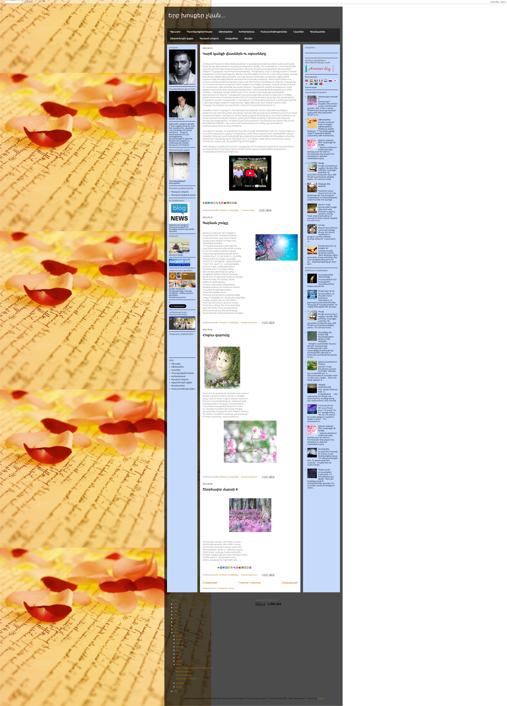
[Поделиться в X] (265, 210)
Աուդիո (248, 38)
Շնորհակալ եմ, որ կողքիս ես (327, 247)
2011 (176, 691)
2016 (176, 618)
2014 (176, 625)
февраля (180, 683)
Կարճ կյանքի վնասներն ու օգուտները (234, 53)
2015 (176, 622)
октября (180, 643)
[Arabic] (316, 84)
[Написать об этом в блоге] (262, 210)
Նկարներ (298, 32)
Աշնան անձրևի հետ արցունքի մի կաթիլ (327, 142)
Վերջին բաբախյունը (324, 386)
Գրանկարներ (317, 32)
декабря (180, 636)
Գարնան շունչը (215, 223)
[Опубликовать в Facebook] (267, 210)
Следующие (210, 582)
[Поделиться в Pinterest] (270, 210)
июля (178, 650)
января (179, 687)
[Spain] (312, 81)
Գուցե (321, 163)
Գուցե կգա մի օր (326, 291)
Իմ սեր (321, 225)
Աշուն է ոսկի (324, 205)
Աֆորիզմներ (226, 32)
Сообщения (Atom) (226, 588)
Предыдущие (290, 582)
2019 (176, 607)
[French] (316, 81)
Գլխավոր (175, 32)
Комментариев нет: (249, 322)
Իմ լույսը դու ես (325, 405)
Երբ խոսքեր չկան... (197, 15)
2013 (176, 629)
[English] (307, 81)
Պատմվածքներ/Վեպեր (199, 32)
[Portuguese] (312, 84)
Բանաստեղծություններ (274, 32)
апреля (179, 661)
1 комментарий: (248, 210)
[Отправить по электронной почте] (260, 210)
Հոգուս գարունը (216, 335)
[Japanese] (336, 81)
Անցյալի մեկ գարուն (324, 185)
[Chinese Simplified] (321, 84)
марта (179, 665)
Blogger (320, 698)
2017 (176, 615)
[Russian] (331, 81)
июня (178, 654)
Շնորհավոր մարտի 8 (220, 489)
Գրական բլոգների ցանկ (183, 195)
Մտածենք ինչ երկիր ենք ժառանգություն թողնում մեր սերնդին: (326, 336)
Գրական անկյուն (209, 38)
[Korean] (307, 84)
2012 (176, 633)
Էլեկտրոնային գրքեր (181, 38)
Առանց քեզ (323, 449)
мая (178, 657)
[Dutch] (326, 81)
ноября (179, 639)
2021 (176, 604)
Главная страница (249, 582)
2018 (176, 611)
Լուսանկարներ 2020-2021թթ (325, 276)
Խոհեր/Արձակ (246, 32)
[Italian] (321, 81)
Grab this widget (311, 87)
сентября (180, 647)
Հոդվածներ (231, 38)
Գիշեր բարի (324, 470)
